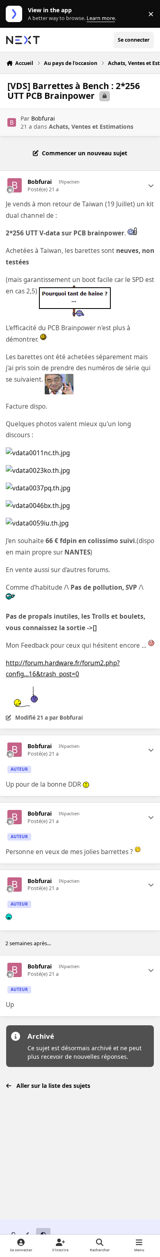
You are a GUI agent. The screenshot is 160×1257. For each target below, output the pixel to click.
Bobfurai (43, 118)
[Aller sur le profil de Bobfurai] (11, 122)
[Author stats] (151, 185)
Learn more (16, 14)
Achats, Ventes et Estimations (91, 126)
